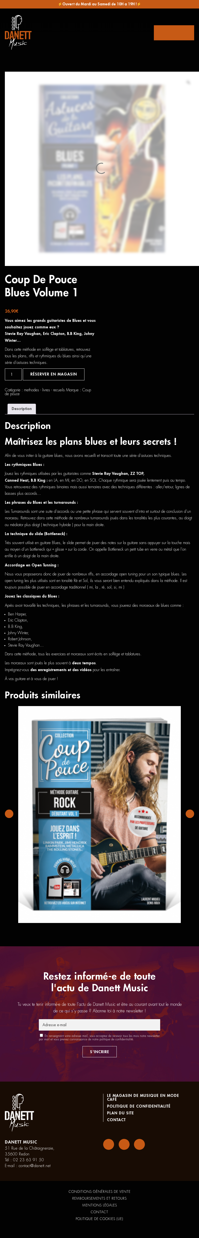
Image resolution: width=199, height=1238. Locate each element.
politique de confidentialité (116, 1039)
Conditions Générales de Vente (100, 1191)
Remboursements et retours (99, 1198)
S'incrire (99, 1052)
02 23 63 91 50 (28, 1160)
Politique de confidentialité (139, 1106)
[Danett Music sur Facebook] (108, 1144)
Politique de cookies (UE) (99, 1219)
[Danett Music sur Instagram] (124, 1144)
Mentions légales (99, 1205)
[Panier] (174, 33)
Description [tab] (22, 409)
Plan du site (120, 1113)
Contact (116, 1120)
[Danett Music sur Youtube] (139, 1144)
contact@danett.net (35, 1166)
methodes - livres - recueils (44, 390)
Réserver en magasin (53, 374)
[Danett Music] (18, 33)
